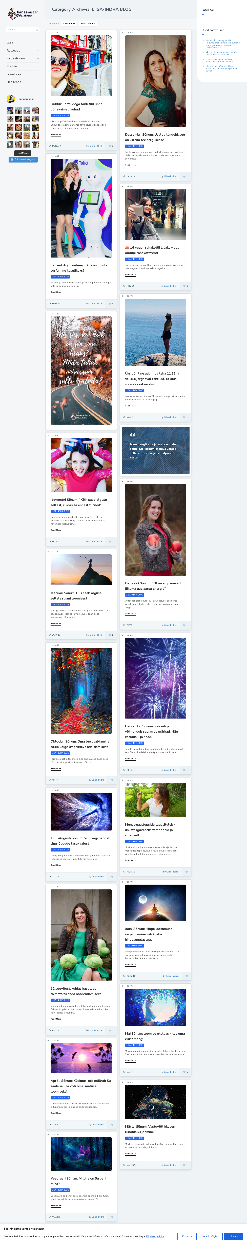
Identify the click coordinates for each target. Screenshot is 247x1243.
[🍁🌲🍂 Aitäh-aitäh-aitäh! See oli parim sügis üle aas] (35, 135)
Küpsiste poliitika (155, 1236)
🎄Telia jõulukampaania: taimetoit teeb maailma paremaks (222, 53)
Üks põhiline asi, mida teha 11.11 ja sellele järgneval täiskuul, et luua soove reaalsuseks (152, 378)
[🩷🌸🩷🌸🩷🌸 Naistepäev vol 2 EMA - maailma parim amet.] (10, 119)
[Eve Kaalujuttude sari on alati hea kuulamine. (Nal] (10, 110)
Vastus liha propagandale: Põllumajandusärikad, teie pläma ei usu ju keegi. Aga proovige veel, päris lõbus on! (223, 44)
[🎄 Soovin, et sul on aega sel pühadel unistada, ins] (18, 127)
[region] (123, 1233)
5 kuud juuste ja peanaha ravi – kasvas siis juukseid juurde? (221, 60)
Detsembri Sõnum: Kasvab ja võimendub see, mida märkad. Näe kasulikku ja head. (151, 731)
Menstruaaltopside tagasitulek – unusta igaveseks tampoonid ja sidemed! (150, 830)
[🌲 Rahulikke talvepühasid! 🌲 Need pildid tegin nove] (27, 127)
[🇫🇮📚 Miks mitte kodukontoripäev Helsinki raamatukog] (18, 110)
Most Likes (69, 23)
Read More (56, 134)
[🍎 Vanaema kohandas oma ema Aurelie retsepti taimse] (27, 135)
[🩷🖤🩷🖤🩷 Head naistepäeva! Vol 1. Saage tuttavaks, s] (18, 119)
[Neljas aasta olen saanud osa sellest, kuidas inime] (10, 127)
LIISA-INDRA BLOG (60, 115)
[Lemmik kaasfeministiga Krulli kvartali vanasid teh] (27, 144)
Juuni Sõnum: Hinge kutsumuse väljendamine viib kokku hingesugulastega (148, 934)
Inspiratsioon (16, 58)
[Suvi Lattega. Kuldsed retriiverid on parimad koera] (18, 144)
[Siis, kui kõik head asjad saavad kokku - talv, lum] (35, 119)
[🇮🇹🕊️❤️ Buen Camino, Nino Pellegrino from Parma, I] (27, 119)
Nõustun (233, 1236)
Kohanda (187, 1236)
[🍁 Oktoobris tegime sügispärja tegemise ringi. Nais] (18, 135)
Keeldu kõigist (210, 1236)
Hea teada (14, 82)
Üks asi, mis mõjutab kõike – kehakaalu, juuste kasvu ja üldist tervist (221, 69)
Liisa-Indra (14, 74)
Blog (10, 43)
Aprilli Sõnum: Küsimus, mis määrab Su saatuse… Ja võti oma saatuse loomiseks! (81, 1086)
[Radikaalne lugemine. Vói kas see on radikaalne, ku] (35, 110)
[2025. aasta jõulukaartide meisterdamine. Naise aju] (10, 135)
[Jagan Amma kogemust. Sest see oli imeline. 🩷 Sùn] (35, 144)
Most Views (88, 23)
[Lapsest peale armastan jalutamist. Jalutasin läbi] (10, 144)
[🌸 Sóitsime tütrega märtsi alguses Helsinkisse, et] (27, 110)
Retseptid (13, 51)
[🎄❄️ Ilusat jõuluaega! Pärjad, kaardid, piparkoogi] (35, 127)
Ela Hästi (13, 66)
